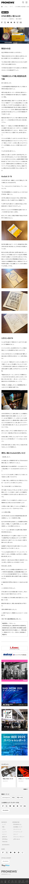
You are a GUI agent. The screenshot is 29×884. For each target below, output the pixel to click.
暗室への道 (5, 12)
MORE (25, 789)
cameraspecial (6, 797)
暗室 (13, 797)
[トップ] (1, 6)
